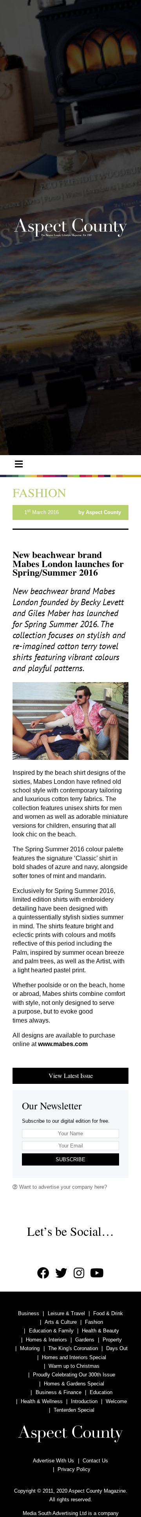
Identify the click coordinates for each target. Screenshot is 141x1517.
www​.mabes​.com (63, 1044)
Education (101, 1392)
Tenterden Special (74, 1410)
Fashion (94, 1322)
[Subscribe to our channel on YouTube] (97, 1273)
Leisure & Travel (66, 1313)
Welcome (116, 1401)
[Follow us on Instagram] (79, 1273)
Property (112, 1340)
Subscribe (70, 1159)
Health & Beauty (100, 1331)
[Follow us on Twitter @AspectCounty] (61, 1273)
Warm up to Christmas (74, 1366)
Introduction (84, 1401)
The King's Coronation (73, 1348)
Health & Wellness (42, 1401)
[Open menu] (18, 464)
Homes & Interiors (46, 1340)
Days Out (117, 1348)
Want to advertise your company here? (62, 1187)
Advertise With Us (53, 1461)
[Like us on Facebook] (43, 1273)
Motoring (30, 1348)
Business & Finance (58, 1392)
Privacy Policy (74, 1469)
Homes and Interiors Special (74, 1357)
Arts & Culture (61, 1322)
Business (28, 1313)
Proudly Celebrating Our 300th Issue (74, 1375)
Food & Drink (108, 1313)
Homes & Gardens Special (74, 1384)
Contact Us (95, 1461)
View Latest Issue (71, 1075)
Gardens (84, 1340)
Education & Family (51, 1331)
